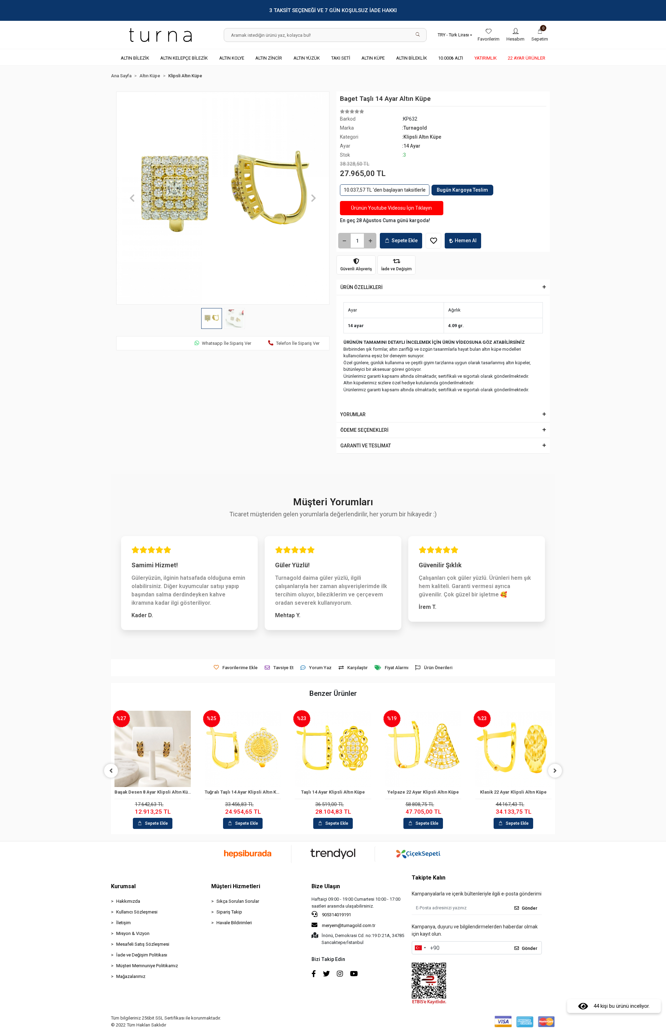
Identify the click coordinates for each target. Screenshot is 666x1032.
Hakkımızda (128, 901)
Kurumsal (123, 886)
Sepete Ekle (405, 240)
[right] (555, 770)
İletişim (123, 922)
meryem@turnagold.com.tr (348, 925)
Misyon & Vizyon (133, 933)
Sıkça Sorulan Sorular (237, 901)
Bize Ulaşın (325, 886)
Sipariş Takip (229, 912)
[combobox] (420, 948)
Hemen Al (466, 240)
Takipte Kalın (428, 877)
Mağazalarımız (130, 976)
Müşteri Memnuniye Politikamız (147, 965)
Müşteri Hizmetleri (235, 886)
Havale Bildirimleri (234, 922)
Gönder (529, 908)
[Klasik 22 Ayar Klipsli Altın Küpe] (513, 749)
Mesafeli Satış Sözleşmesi (142, 944)
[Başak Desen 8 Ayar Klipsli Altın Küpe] (152, 749)
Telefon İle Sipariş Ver (297, 343)
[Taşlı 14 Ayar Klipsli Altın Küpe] (333, 749)
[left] (111, 770)
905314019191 (336, 914)
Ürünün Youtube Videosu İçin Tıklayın (391, 208)
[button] (539, 35)
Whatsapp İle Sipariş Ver (226, 343)
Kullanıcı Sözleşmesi (136, 912)
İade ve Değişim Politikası (141, 954)
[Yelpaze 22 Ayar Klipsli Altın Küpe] (423, 749)
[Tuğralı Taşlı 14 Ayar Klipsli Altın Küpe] (243, 749)
